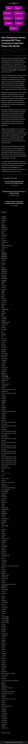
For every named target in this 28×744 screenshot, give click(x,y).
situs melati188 (4, 491)
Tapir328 (3, 260)
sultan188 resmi (5, 242)
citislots (3, 504)
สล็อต (2, 233)
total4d (3, 624)
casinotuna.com (5, 727)
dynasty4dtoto (4, 635)
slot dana (3, 626)
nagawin (3, 662)
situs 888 (3, 627)
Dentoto (3, 647)
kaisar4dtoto (4, 633)
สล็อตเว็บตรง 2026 (5, 322)
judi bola (3, 333)
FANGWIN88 (4, 278)
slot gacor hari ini (5, 538)
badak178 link (4, 375)
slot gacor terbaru (5, 378)
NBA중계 (3, 726)
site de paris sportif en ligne (7, 482)
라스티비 (3, 604)
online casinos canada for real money (10, 566)
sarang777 (3, 316)
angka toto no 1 (4, 486)
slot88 (2, 222)
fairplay (3, 580)
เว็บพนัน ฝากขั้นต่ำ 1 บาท (6, 245)
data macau (4, 340)
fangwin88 (3, 220)
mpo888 (3, 640)
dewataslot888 (5, 616)
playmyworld (4, 358)
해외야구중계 (4, 466)
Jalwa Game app (5, 555)
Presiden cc (4, 707)
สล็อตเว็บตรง (4, 227)
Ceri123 (3, 342)
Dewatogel (4, 689)
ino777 (2, 475)
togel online (4, 234)
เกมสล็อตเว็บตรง (5, 309)
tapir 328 (3, 418)
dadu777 (3, 287)
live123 (2, 524)
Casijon (3, 249)
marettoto (3, 480)
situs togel (3, 338)
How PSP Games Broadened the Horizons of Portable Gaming (14, 182)
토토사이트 (3, 553)
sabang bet (4, 671)
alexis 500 (3, 562)
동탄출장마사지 (4, 586)
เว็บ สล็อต (3, 264)
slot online (3, 678)
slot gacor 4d (4, 247)
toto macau (4, 347)
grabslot (3, 682)
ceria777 (3, 638)
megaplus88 (4, 546)
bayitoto (3, 238)
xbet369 (3, 582)
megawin (3, 511)
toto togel (3, 285)
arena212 (3, 320)
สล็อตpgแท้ (3, 253)
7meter (3, 558)
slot (2, 262)
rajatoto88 (4, 540)
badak (2, 405)
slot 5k (2, 251)
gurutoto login (4, 355)
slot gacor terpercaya (6, 706)
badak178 (3, 216)
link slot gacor (4, 229)
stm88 (2, 505)
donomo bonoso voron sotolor (8, 698)
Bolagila (3, 684)
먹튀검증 (3, 696)
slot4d (2, 224)
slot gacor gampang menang (8, 487)
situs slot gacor (4, 675)
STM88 (3, 382)
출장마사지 (3, 587)
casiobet (3, 667)
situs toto (3, 236)
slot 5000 (3, 711)
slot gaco (3, 416)
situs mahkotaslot (5, 489)
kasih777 (3, 500)
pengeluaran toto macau (7, 687)
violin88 (3, 702)
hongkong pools (5, 518)
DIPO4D (3, 567)
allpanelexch (4, 576)
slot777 (3, 469)
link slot (3, 533)
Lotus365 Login (4, 602)
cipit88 (3, 267)
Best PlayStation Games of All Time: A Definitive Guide (14, 192)
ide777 (3, 471)
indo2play (3, 609)
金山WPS (3, 373)
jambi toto (3, 658)
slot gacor (3, 302)
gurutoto (3, 344)
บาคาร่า (3, 516)
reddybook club (5, 575)
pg (2, 595)
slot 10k (14, 70)
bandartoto (4, 600)
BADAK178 (3, 276)
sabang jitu (4, 666)
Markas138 (3, 653)
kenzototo (3, 551)
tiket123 (3, 596)
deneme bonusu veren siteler (8, 673)
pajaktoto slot (4, 507)
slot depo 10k (4, 367)
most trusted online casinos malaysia (10, 680)
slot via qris (4, 560)
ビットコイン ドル (5, 473)
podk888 (3, 313)
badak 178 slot (4, 324)
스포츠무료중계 (4, 525)
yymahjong (4, 593)
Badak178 (3, 345)
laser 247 (3, 571)
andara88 (3, 709)
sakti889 (3, 573)
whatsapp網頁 (4, 376)
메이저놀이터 (4, 686)
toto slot (3, 231)
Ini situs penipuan (5, 384)
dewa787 (3, 298)
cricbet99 (3, 362)
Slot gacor (3, 371)
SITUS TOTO (4, 496)
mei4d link (3, 484)
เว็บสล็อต (3, 225)
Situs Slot (3, 631)
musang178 (4, 300)
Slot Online (3, 715)
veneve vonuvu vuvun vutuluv (8, 691)
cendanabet (4, 713)
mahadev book (4, 578)
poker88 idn (4, 502)
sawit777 (3, 598)
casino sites (4, 606)
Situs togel (3, 520)
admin (5, 51)
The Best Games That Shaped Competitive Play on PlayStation (14, 202)
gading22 (3, 495)
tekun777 (3, 646)
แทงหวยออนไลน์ (5, 509)
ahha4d (3, 636)
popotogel (3, 240)
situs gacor (4, 275)
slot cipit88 (4, 424)
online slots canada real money (8, 584)
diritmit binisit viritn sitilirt (7, 693)
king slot (3, 700)
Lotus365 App (4, 589)
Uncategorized (7, 53)
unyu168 (3, 649)
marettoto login (5, 478)
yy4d (2, 615)
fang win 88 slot (5, 436)
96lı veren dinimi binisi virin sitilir (8, 389)
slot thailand (4, 493)
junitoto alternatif (5, 467)
